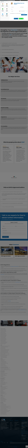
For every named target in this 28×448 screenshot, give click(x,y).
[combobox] (20, 11)
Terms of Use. (23, 13)
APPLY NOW (24, 14)
